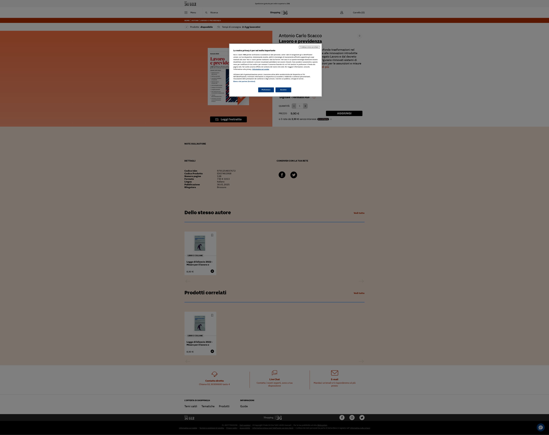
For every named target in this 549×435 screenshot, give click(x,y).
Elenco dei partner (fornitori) (244, 81)
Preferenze (266, 90)
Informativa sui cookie (260, 69)
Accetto (283, 90)
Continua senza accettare (309, 47)
